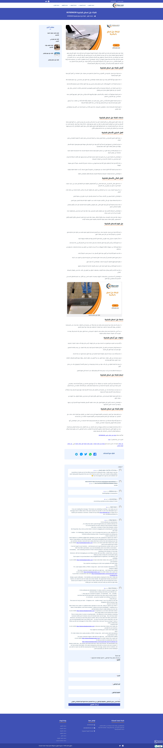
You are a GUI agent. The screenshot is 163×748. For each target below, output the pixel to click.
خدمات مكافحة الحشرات (61, 740)
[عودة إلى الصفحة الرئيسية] (95, 16)
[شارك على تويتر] (85, 454)
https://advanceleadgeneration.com (85, 610)
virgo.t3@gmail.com (105, 512)
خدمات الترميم (91, 5)
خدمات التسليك (73, 5)
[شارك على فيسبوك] (94, 454)
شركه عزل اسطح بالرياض (53, 59)
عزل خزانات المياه (79, 443)
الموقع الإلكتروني (116, 692)
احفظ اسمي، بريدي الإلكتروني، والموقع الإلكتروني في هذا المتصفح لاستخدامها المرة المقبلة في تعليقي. (95, 701)
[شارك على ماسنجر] (81, 454)
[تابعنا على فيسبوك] (48, 1)
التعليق (118, 659)
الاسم (118, 675)
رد (89, 483)
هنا (109, 439)
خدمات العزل (56, 5)
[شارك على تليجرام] (76, 454)
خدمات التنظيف (65, 5)
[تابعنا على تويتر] (46, 1)
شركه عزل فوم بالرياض (48, 53)
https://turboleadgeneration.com (84, 542)
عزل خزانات (120, 443)
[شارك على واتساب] (90, 454)
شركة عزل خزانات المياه (99, 443)
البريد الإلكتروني (116, 684)
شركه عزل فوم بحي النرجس (54, 40)
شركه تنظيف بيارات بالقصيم (49, 46)
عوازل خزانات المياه (88, 443)
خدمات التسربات (82, 5)
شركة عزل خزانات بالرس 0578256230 (107, 435)
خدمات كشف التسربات (61, 738)
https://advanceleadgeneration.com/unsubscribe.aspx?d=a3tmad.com (99, 641)
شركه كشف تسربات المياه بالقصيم (53, 34)
